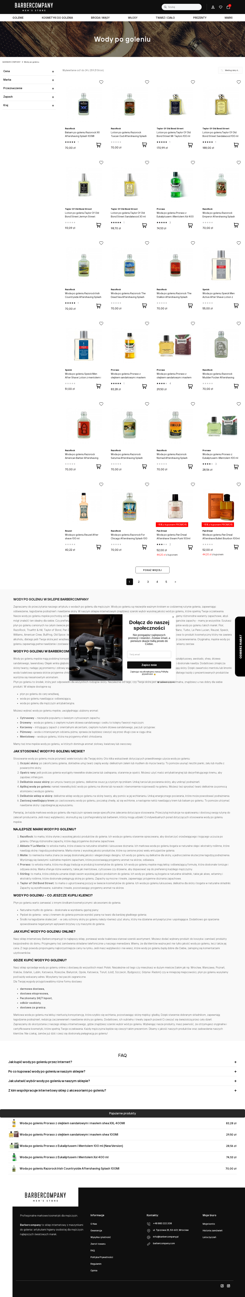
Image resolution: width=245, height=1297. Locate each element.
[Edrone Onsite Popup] (122, 648)
